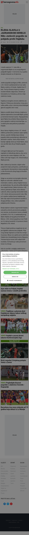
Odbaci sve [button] (15, 276)
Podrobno (13, 266)
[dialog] (14, 267)
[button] (14, 269)
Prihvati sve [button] (15, 272)
